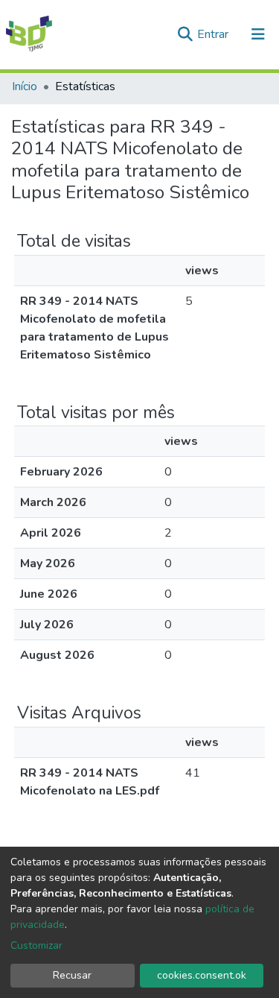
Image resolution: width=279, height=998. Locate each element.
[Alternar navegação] (258, 34)
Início (24, 86)
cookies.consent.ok (201, 975)
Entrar (214, 34)
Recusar (72, 975)
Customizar (36, 945)
